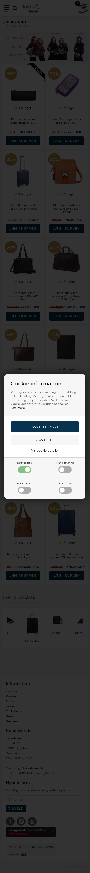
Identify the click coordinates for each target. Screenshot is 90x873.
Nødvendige (24, 463)
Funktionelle (24, 483)
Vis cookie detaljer (45, 450)
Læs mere (18, 408)
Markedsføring (65, 463)
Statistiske (65, 483)
